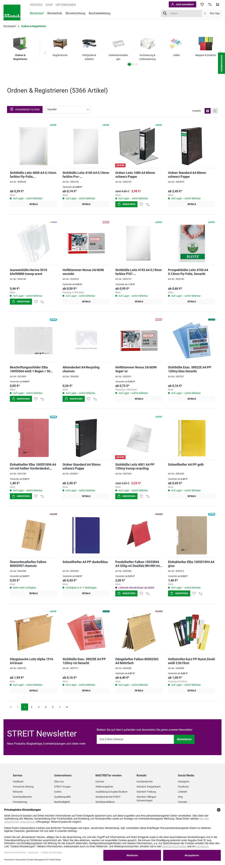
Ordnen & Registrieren (20, 57)
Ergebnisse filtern (27, 109)
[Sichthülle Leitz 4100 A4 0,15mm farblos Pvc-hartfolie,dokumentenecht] (86, 146)
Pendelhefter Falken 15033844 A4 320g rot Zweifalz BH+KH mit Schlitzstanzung (138, 564)
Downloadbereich (22, 796)
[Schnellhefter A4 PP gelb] (191, 438)
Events (58, 791)
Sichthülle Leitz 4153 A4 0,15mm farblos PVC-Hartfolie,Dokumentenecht (138, 272)
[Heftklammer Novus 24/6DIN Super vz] (138, 341)
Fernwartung (20, 801)
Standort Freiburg (146, 791)
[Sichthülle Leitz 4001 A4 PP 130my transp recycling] (138, 438)
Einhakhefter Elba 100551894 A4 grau (191, 564)
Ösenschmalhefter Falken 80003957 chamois (28, 564)
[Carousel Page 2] (132, 64)
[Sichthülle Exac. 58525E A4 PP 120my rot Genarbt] (86, 632)
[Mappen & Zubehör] (205, 44)
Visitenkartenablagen (118, 57)
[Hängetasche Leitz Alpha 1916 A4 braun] (33, 632)
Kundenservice (145, 781)
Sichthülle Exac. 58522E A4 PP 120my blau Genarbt (189, 369)
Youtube (182, 801)
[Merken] (141, 204)
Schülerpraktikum (105, 801)
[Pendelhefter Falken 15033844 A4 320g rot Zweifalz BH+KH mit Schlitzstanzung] (138, 535)
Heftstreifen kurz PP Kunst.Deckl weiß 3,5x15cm (191, 661)
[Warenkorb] (217, 4)
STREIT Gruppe (62, 786)
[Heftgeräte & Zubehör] (89, 44)
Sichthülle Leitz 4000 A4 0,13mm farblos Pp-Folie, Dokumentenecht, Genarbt (33, 175)
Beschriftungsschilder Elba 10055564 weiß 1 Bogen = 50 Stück (30, 369)
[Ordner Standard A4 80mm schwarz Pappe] (191, 146)
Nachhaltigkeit (62, 801)
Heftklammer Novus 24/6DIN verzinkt (83, 272)
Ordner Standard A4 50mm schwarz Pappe (82, 466)
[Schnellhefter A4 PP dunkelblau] (86, 535)
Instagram (183, 781)
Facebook (183, 786)
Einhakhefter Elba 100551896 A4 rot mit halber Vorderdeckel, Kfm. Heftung (33, 466)
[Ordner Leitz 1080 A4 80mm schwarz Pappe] (138, 146)
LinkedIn (182, 791)
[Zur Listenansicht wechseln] (215, 111)
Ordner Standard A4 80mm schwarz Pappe (187, 174)
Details (33, 204)
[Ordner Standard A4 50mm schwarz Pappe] (86, 438)
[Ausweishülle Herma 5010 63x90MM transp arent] (33, 243)
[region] (133, 53)
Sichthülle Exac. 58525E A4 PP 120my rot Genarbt (84, 661)
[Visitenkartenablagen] (118, 44)
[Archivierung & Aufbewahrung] (147, 44)
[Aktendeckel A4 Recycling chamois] (86, 341)
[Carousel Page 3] (136, 64)
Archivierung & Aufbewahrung (147, 57)
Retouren (18, 791)
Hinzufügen (128, 204)
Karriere (99, 781)
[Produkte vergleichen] (210, 4)
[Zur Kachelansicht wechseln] (208, 111)
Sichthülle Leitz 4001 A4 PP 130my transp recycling (135, 466)
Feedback (18, 781)
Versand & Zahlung (23, 786)
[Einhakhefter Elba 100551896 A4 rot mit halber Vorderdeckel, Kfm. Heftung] (33, 438)
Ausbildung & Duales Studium (111, 791)
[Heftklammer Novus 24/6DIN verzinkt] (86, 243)
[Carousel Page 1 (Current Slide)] (129, 64)
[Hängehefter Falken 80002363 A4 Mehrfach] (138, 632)
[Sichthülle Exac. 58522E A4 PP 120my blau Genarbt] (191, 341)
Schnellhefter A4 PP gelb (186, 464)
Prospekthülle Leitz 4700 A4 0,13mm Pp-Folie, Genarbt (188, 272)
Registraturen (60, 55)
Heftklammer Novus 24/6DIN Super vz (136, 369)
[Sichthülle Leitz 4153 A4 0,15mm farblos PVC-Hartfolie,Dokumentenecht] (138, 243)
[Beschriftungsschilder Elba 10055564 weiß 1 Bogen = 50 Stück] (33, 341)
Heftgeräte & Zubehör (89, 57)
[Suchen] (165, 13)
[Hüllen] (176, 44)
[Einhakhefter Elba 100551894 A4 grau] (191, 535)
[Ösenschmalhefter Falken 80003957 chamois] (33, 535)
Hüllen (176, 55)
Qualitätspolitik (62, 796)
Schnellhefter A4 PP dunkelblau (85, 562)
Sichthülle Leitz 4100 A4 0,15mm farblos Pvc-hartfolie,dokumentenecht (86, 175)
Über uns (59, 781)
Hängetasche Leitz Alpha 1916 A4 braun (31, 661)
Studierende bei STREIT (108, 796)
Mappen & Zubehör (205, 55)
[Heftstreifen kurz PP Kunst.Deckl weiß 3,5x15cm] (191, 632)
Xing (180, 796)
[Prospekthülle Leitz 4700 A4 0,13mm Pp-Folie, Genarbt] (191, 243)
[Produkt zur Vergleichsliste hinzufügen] (147, 204)
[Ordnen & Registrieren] (20, 44)
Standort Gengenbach (149, 786)
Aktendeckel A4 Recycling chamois (81, 369)
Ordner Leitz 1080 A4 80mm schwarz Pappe (135, 174)
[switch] (206, 13)
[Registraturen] (60, 44)
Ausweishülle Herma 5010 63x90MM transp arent (28, 272)
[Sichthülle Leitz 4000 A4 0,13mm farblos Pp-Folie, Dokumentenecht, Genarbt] (33, 146)
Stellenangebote (104, 786)
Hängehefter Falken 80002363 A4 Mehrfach (136, 661)
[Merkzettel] (202, 4)
